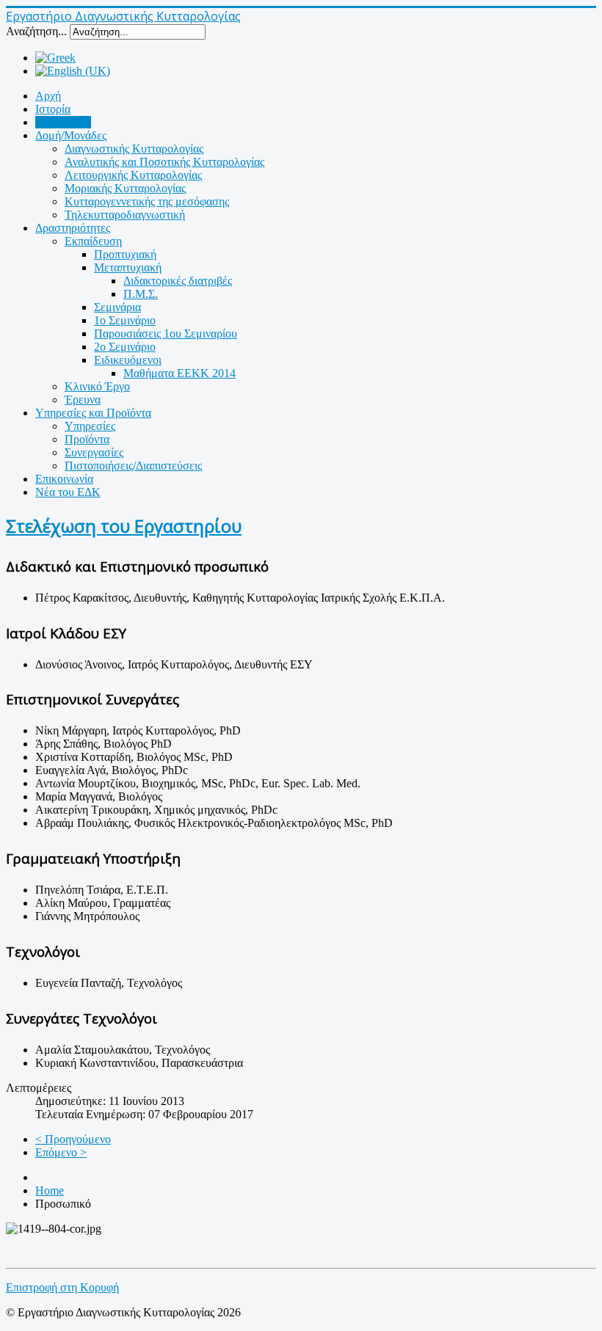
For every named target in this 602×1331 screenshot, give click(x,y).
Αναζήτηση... (36, 31)
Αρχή (48, 96)
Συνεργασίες (94, 452)
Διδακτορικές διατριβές (177, 280)
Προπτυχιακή (125, 254)
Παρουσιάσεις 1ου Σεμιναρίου (165, 333)
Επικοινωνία (64, 479)
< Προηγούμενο (73, 1139)
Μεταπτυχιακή (128, 267)
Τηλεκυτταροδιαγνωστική (125, 214)
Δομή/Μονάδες (70, 135)
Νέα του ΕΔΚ (68, 492)
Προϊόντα (87, 439)
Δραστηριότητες (72, 228)
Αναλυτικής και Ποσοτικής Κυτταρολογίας (164, 162)
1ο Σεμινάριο (125, 320)
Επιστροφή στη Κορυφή (62, 1287)
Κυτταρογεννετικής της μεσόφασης (147, 201)
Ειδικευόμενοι (128, 360)
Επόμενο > (61, 1152)
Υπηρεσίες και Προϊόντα (93, 412)
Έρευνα (83, 399)
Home (49, 1190)
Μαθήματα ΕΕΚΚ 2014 (179, 373)
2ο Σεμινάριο (125, 346)
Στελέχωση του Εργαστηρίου (124, 526)
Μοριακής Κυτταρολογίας (125, 188)
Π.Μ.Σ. (140, 294)
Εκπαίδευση (93, 241)
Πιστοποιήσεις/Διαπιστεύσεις (133, 465)
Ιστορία (52, 109)
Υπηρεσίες (90, 426)
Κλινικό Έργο (97, 386)
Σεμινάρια (117, 307)
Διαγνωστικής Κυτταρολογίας (134, 148)
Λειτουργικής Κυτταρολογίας (133, 175)
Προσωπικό (63, 122)
